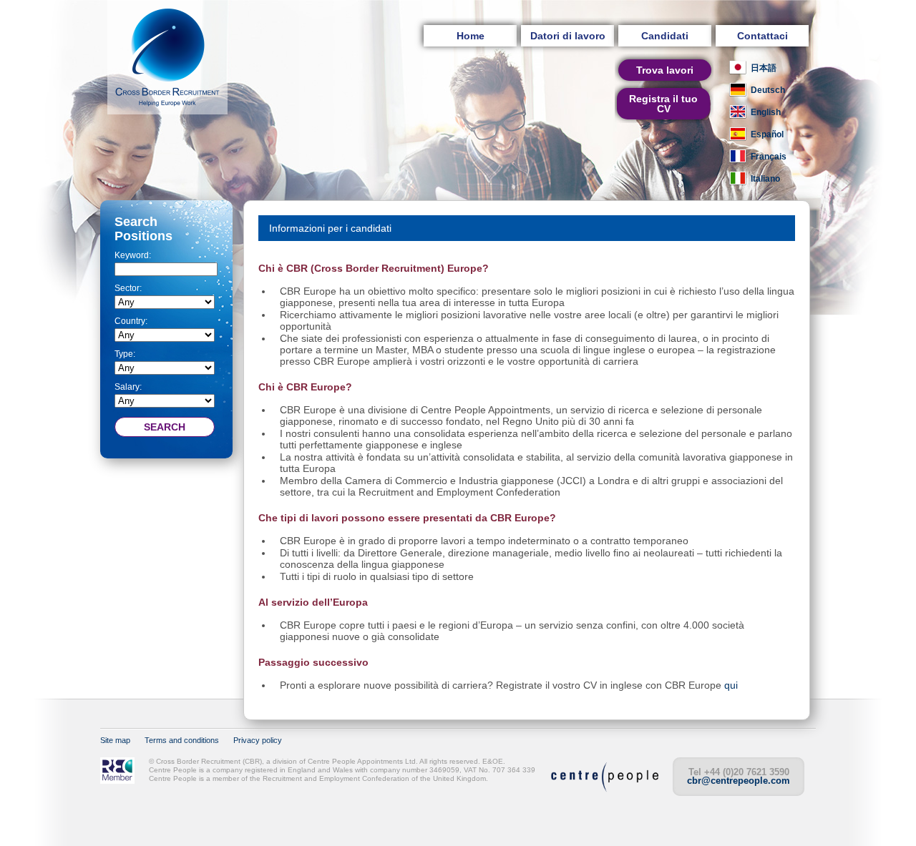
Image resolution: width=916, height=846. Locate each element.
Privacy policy (257, 740)
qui (731, 685)
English (766, 112)
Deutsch (768, 90)
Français (768, 157)
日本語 (763, 68)
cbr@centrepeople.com (738, 780)
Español (767, 134)
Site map (115, 740)
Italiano (765, 179)
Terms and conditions (182, 740)
